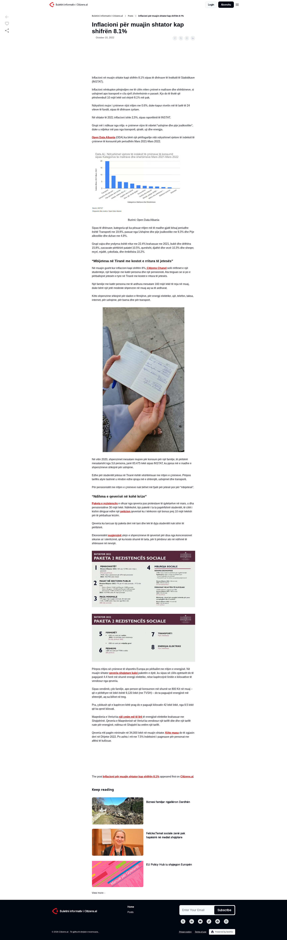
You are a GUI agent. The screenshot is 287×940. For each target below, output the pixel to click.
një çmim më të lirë (131, 716)
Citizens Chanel (156, 268)
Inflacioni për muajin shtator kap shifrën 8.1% (131, 776)
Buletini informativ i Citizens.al (107, 16)
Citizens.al (186, 776)
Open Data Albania (103, 137)
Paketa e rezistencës (105, 503)
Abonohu (226, 4)
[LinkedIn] (191, 921)
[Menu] (237, 4)
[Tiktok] (209, 921)
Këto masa (172, 732)
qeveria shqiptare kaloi (123, 673)
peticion (125, 511)
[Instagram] (226, 921)
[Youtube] (200, 921)
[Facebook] (217, 921)
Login (211, 4)
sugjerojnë (115, 535)
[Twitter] (183, 921)
